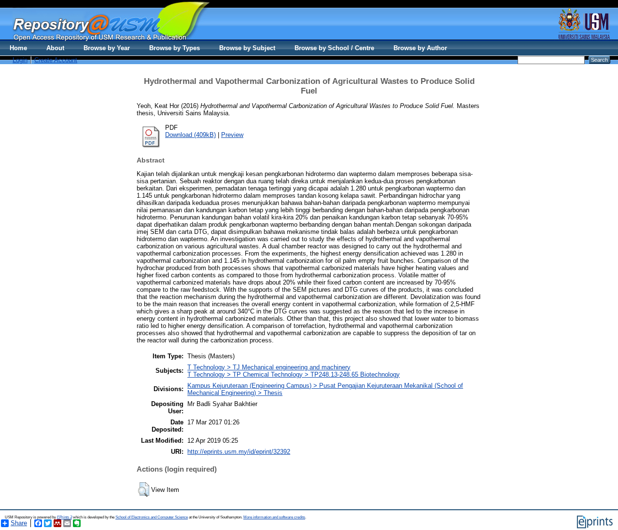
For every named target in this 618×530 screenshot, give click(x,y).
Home (18, 48)
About (55, 48)
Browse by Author (420, 48)
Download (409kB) (190, 134)
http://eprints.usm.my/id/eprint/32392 (238, 451)
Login (20, 60)
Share (19, 523)
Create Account (55, 60)
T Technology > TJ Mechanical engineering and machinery (269, 367)
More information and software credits (274, 517)
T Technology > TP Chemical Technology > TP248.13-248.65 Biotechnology (293, 374)
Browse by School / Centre (334, 48)
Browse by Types (174, 48)
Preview (232, 134)
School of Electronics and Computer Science (151, 517)
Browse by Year (107, 48)
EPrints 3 (64, 517)
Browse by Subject (247, 48)
